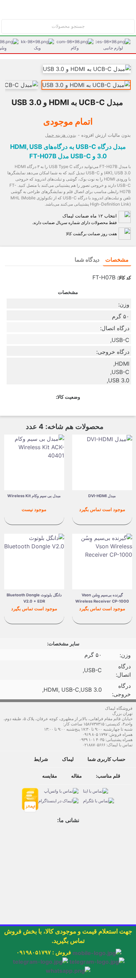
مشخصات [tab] (117, 259)
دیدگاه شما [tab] (87, 259)
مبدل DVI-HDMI (102, 495)
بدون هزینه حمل (60, 135)
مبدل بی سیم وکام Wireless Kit (34, 495)
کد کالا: (124, 277)
